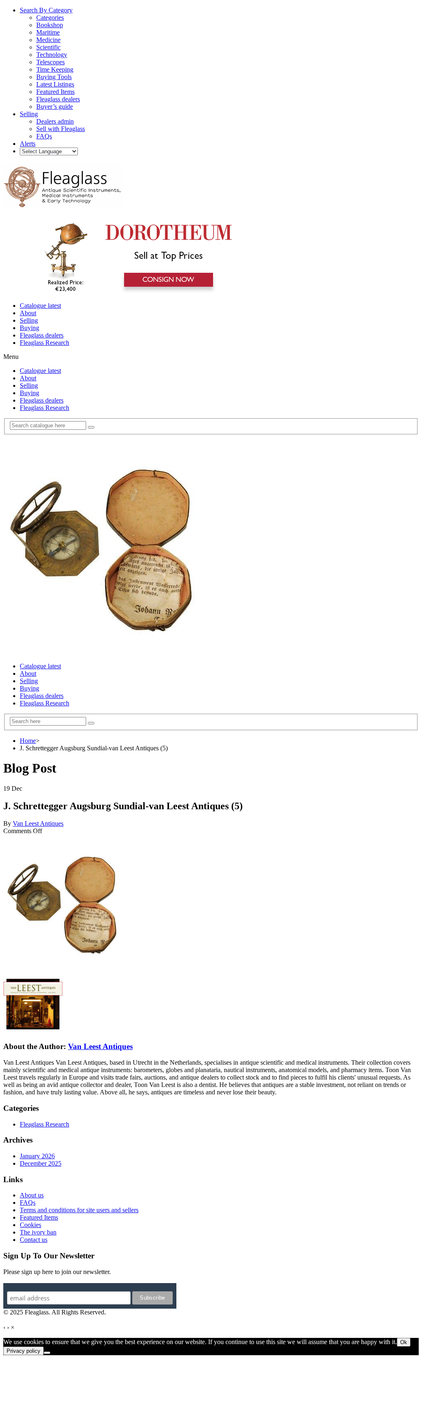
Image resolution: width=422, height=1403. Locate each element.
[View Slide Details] (134, 291)
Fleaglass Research (44, 342)
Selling (29, 320)
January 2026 (37, 1155)
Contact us (33, 1239)
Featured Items (39, 1217)
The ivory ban (38, 1232)
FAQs (27, 1202)
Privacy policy (23, 1351)
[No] (47, 1352)
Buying (29, 327)
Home (28, 740)
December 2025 (40, 1163)
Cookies (30, 1224)
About (28, 312)
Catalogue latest (40, 305)
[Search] (91, 427)
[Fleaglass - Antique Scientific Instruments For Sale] (63, 202)
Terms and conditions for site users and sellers (79, 1209)
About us (32, 1195)
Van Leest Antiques (38, 823)
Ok (403, 1342)
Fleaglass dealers (41, 335)
